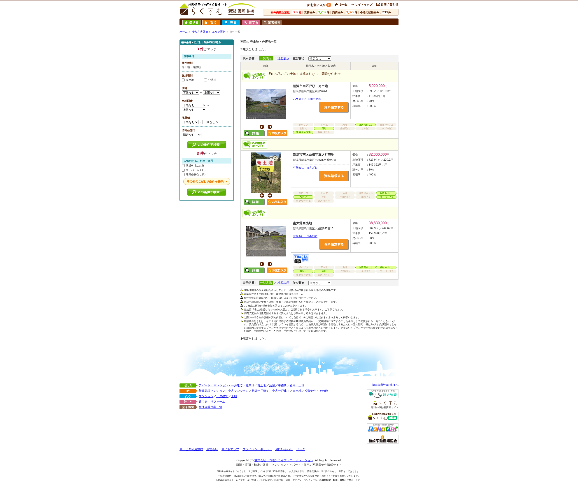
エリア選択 (219, 31)
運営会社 (212, 449)
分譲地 (212, 79)
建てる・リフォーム (212, 401)
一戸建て (222, 396)
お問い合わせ (284, 449)
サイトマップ (230, 449)
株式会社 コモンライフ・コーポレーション (283, 460)
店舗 (272, 385)
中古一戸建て (281, 390)
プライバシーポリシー (257, 449)
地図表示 (283, 58)
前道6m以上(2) (195, 165)
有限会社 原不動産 (305, 236)
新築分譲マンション (212, 390)
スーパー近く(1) (195, 170)
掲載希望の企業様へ (385, 385)
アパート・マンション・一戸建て (221, 385)
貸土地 (261, 385)
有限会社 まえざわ (305, 167)
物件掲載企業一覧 (210, 407)
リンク (300, 449)
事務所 (282, 385)
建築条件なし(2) (195, 174)
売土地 (190, 79)
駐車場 (250, 385)
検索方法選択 (200, 31)
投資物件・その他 (316, 390)
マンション (206, 396)
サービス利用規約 (191, 449)
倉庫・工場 (297, 385)
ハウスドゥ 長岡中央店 (307, 99)
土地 (234, 396)
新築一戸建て (260, 390)
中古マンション (238, 390)
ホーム (183, 31)
